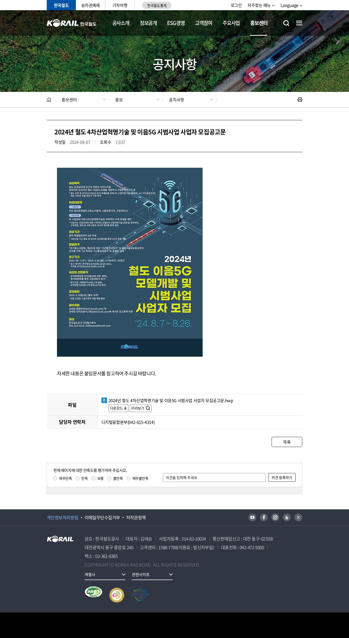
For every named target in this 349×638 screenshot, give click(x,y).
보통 (100, 478)
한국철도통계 (156, 5)
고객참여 (203, 23)
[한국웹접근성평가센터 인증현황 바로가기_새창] (93, 595)
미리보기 (138, 408)
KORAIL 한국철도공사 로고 (72, 23)
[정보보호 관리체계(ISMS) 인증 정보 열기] (140, 595)
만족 (84, 478)
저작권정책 (136, 517)
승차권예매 (90, 5)
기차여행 (119, 5)
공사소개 (120, 23)
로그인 (236, 5)
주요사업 (231, 23)
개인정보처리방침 (62, 517)
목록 (286, 442)
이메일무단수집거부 (102, 517)
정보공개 (148, 23)
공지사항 (176, 100)
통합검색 (286, 23)
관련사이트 (141, 574)
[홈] (49, 100)
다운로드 (116, 408)
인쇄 (300, 99)
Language (289, 5)
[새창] (252, 517)
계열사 (90, 574)
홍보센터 (258, 23)
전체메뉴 (299, 23)
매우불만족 (140, 478)
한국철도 (61, 5)
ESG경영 (175, 23)
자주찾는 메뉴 (259, 5)
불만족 (118, 478)
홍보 (119, 100)
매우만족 (65, 478)
